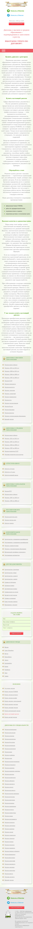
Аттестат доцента (9, 523)
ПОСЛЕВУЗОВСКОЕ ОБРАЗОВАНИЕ (13, 510)
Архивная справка (9, 585)
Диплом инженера (9, 768)
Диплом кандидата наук (10, 517)
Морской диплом (9, 880)
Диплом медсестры (9, 797)
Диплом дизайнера (9, 755)
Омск (5, 673)
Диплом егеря (8, 758)
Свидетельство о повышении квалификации (16, 539)
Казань (6, 666)
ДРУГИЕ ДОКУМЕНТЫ (14, 564)
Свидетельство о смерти (10, 579)
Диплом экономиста (9, 864)
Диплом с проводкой (10, 393)
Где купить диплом (9, 688)
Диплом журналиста (9, 764)
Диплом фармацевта (9, 854)
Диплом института (9, 387)
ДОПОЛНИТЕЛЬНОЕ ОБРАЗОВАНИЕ (13, 533)
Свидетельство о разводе (11, 576)
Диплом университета (10, 397)
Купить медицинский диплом (12, 711)
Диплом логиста (8, 787)
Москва (6, 647)
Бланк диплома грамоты (10, 601)
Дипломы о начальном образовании (15, 485)
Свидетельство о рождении (11, 569)
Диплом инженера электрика (12, 771)
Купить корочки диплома (11, 704)
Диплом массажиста (9, 790)
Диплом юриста (8, 873)
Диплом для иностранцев (11, 403)
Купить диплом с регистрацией (12, 701)
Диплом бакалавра (9, 409)
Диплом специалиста (10, 384)
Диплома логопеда (9, 877)
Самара (6, 676)
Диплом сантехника (9, 825)
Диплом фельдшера (9, 857)
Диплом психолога (9, 822)
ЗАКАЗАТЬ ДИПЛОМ (16, 23)
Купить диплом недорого (11, 695)
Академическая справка (10, 588)
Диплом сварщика (9, 829)
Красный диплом (9, 419)
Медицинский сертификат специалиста (14, 552)
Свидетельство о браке (10, 572)
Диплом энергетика (9, 870)
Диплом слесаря (8, 832)
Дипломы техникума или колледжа (13, 454)
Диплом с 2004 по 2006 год (11, 445)
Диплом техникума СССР (11, 451)
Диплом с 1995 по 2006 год (11, 501)
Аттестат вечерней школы (11, 475)
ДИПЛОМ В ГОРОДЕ (13, 642)
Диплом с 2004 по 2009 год (11, 374)
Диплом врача (8, 752)
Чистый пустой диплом (10, 595)
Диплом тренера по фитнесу (12, 851)
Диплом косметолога (10, 777)
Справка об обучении (10, 582)
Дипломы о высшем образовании (14, 358)
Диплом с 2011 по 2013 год (11, 368)
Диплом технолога (9, 845)
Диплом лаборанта (9, 780)
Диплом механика (9, 803)
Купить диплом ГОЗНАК (11, 691)
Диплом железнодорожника (11, 761)
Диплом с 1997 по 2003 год (11, 377)
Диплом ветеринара (9, 745)
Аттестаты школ (12, 463)
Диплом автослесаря (9, 732)
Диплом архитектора (10, 739)
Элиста (6, 660)
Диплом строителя (9, 838)
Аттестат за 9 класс (9, 468)
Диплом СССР (8, 381)
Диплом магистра (9, 413)
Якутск (6, 653)
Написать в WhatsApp (17, 10)
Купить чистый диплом (10, 717)
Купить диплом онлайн (10, 698)
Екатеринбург (8, 663)
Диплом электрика (9, 867)
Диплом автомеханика (10, 729)
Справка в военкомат (10, 598)
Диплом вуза (7, 400)
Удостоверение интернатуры (12, 555)
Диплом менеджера (9, 800)
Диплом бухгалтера (9, 742)
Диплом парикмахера (10, 806)
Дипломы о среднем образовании (14, 429)
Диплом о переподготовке (11, 545)
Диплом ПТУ (8, 491)
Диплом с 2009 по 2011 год (11, 371)
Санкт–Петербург (9, 650)
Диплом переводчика (10, 813)
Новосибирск (8, 657)
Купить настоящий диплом (11, 714)
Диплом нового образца (10, 365)
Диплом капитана (9, 774)
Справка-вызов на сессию (11, 592)
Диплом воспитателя (10, 748)
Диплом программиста (10, 819)
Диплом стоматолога (10, 835)
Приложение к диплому (10, 605)
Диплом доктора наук (10, 520)
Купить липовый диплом (11, 707)
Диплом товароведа (9, 848)
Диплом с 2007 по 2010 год (11, 441)
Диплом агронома (9, 736)
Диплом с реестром (9, 390)
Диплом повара (8, 816)
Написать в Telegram (17, 15)
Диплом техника (8, 841)
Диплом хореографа (9, 861)
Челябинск (7, 669)
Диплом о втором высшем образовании (15, 416)
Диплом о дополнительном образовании (15, 549)
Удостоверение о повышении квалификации (16, 542)
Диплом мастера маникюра (11, 793)
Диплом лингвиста (9, 784)
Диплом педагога (9, 809)
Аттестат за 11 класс (9, 472)
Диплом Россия (8, 406)
